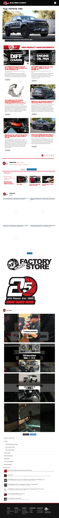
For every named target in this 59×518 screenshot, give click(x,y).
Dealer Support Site (10, 511)
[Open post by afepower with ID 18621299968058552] (43, 238)
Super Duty (33, 480)
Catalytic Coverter (15, 490)
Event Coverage (17, 494)
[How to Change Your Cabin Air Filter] (48, 179)
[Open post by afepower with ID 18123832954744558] (16, 211)
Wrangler (29, 485)
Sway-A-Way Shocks (8, 464)
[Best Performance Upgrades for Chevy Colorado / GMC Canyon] (9, 178)
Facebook (31, 512)
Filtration (25, 499)
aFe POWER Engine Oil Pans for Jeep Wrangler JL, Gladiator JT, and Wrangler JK (23, 484)
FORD (24, 480)
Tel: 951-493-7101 (40, 509)
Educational (22, 499)
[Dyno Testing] (22, 179)
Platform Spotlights (51, 471)
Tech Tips (28, 499)
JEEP (21, 485)
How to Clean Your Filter (10, 447)
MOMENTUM (45, 471)
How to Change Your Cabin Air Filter (14, 498)
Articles (21, 471)
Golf (19, 490)
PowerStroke (29, 480)
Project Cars (24, 513)
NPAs (26, 480)
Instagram (31, 509)
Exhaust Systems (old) (8, 455)
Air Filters (6, 441)
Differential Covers (20, 480)
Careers (8, 512)
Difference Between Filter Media (12, 444)
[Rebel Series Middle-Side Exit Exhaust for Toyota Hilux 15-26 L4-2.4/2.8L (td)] (42, 125)
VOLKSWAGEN (24, 490)
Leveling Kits (41, 471)
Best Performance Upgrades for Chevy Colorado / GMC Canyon (9, 182)
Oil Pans (26, 485)
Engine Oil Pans (14, 485)
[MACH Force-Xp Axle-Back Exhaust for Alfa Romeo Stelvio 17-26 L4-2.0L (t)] (42, 92)
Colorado (34, 471)
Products (24, 508)
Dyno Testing (19, 184)
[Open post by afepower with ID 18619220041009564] (16, 238)
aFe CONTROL (14, 471)
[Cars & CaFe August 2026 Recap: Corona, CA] (35, 179)
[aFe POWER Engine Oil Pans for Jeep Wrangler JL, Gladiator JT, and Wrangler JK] (42, 57)
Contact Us (9, 509)
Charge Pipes (6, 458)
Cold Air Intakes (7, 452)
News (21, 494)
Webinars (16, 512)
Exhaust (37, 471)
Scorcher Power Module (8, 461)
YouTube (31, 511)
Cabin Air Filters (17, 499)
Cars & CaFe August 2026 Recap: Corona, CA (16, 493)
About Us (8, 513)
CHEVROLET (25, 471)
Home (8, 508)
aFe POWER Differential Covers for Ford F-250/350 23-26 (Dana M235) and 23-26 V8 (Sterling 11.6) (26, 479)
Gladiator (19, 485)
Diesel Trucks (14, 480)
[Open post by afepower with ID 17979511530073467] (43, 211)
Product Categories (25, 512)
